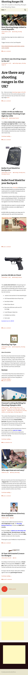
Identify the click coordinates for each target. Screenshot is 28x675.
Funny (12, 472)
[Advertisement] (12, 607)
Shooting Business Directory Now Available (13, 514)
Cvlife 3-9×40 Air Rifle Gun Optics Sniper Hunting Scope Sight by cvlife (13, 114)
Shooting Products (15, 118)
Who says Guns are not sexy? (12, 470)
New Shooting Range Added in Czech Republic (13, 28)
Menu (2, 10)
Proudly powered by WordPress (8, 672)
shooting (15, 31)
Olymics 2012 (19, 407)
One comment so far (7, 442)
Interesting (13, 407)
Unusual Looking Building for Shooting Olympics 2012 (13, 404)
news (12, 517)
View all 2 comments (7, 579)
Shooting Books (17, 346)
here (8, 97)
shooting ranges (17, 63)
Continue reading (6, 136)
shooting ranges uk (18, 412)
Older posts (10, 589)
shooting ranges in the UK (18, 92)
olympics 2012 (12, 410)
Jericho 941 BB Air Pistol (11, 275)
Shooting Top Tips (8, 345)
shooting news (21, 172)
